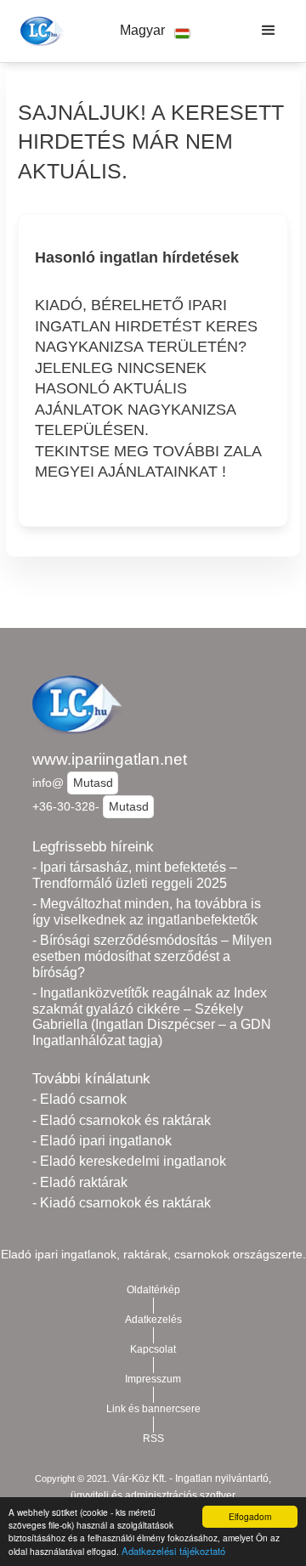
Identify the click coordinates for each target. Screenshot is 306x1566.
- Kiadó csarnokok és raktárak (121, 1203)
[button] (155, 31)
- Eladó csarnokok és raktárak (121, 1120)
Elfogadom (250, 1516)
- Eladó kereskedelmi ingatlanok (129, 1161)
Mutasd (93, 782)
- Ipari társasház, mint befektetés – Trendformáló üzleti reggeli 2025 (134, 875)
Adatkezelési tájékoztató (173, 1551)
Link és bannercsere (153, 1409)
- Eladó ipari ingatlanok (102, 1141)
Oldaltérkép (153, 1290)
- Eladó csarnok (79, 1099)
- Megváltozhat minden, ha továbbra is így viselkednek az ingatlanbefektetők (146, 911)
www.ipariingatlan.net (109, 759)
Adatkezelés (153, 1320)
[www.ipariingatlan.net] (39, 30)
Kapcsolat (153, 1349)
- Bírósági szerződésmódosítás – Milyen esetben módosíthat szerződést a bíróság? (152, 956)
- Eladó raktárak (80, 1182)
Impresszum (153, 1379)
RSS (153, 1438)
